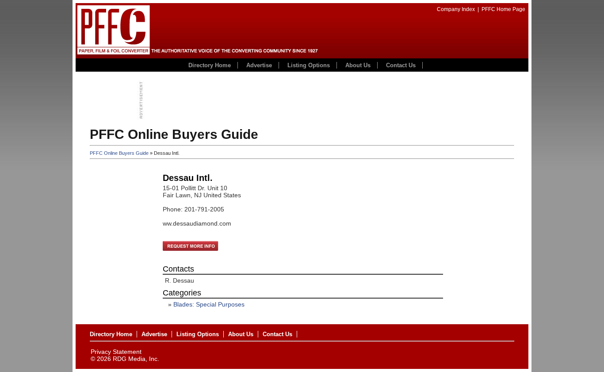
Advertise (259, 65)
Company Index (456, 9)
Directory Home (209, 65)
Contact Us (401, 65)
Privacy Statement (116, 351)
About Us (358, 65)
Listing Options (308, 65)
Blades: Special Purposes (209, 304)
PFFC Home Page (503, 9)
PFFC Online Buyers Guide (119, 153)
